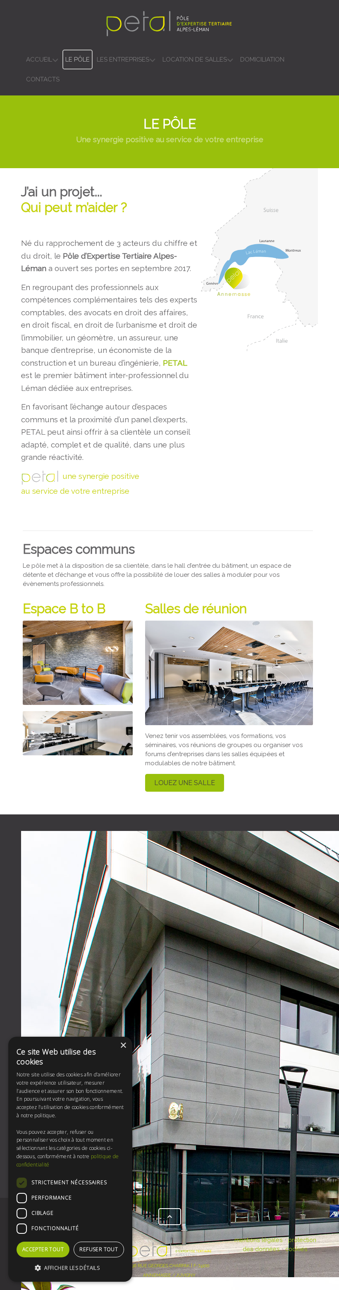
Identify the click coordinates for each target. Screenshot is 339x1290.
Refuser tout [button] (98, 1249)
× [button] (123, 1045)
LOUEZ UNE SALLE (184, 783)
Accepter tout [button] (43, 1249)
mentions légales (258, 1239)
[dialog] (70, 1159)
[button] (70, 1268)
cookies (296, 1248)
